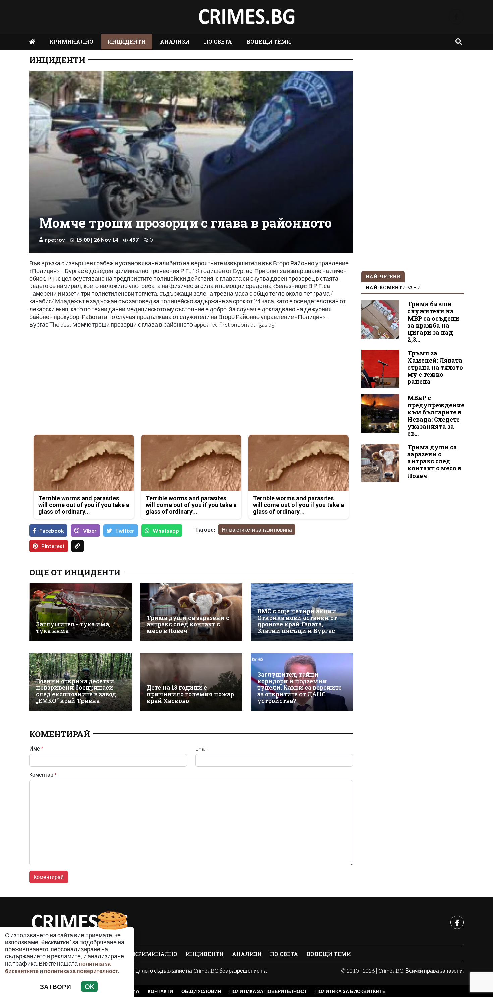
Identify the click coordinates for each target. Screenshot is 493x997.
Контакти (160, 991)
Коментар (43, 774)
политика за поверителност (81, 970)
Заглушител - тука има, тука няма (73, 627)
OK (89, 986)
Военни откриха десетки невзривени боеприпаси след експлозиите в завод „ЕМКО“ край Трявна (76, 691)
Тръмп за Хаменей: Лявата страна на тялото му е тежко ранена (435, 367)
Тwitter (124, 530)
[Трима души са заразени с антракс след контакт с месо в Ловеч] (191, 612)
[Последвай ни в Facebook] (456, 16)
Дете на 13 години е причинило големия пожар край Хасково (190, 694)
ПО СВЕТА (218, 41)
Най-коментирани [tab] (393, 287)
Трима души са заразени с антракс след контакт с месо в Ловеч (188, 624)
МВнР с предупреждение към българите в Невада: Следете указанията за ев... (435, 415)
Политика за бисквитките (350, 991)
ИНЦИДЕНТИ (127, 41)
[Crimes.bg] (79, 922)
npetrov (55, 239)
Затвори (55, 986)
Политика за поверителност (268, 991)
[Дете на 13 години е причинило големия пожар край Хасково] (191, 682)
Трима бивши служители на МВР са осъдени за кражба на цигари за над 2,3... (433, 321)
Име (36, 748)
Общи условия (201, 991)
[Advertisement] (108, 382)
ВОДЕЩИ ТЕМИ (268, 41)
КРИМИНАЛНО (71, 41)
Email (201, 748)
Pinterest (53, 546)
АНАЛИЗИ (174, 41)
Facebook (51, 530)
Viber (90, 530)
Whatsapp (166, 530)
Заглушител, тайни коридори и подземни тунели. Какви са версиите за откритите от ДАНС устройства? (299, 687)
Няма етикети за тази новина (257, 529)
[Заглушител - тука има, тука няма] (80, 612)
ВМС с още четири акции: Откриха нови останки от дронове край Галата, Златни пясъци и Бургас (297, 621)
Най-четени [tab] (383, 276)
